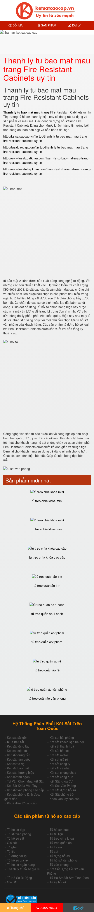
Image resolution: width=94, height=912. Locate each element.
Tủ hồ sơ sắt (15, 838)
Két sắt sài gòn (17, 737)
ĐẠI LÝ (76, 25)
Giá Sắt (12, 882)
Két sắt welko (59, 755)
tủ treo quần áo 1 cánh (47, 613)
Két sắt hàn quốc (18, 759)
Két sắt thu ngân (18, 777)
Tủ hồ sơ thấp (59, 829)
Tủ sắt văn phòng (19, 834)
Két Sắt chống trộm (63, 794)
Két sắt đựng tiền (19, 755)
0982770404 (48, 907)
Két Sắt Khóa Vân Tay (22, 785)
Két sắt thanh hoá (62, 746)
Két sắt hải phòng (62, 737)
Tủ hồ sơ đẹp (16, 829)
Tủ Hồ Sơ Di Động (19, 877)
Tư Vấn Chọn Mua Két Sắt (25, 781)
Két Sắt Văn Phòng (63, 785)
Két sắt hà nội (59, 750)
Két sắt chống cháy (63, 772)
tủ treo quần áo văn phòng (47, 698)
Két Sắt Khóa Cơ (61, 781)
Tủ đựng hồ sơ (60, 856)
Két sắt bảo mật (18, 768)
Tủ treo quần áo (61, 842)
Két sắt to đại (16, 764)
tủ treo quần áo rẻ (47, 670)
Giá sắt (12, 842)
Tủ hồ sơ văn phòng (63, 860)
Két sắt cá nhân (60, 768)
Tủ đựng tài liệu (17, 856)
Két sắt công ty (60, 764)
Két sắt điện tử (17, 750)
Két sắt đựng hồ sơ (63, 790)
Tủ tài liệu (56, 834)
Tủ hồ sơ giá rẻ (17, 860)
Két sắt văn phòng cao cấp (25, 790)
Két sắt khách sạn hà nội (67, 742)
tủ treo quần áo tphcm (47, 641)
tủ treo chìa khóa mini (47, 500)
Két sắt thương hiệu (20, 772)
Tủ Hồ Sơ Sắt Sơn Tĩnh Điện (69, 877)
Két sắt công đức (61, 777)
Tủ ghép (12, 847)
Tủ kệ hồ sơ (58, 882)
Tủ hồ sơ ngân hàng (21, 864)
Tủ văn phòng (59, 864)
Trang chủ (17, 907)
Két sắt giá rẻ (59, 759)
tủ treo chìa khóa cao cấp (47, 557)
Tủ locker (56, 847)
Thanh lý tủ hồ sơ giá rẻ (23, 869)
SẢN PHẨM (48, 25)
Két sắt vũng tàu (18, 746)
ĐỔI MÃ (17, 25)
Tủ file (11, 851)
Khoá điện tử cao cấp (22, 803)
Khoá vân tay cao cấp (65, 799)
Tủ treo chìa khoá (62, 838)
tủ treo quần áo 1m (47, 585)
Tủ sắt (54, 851)
